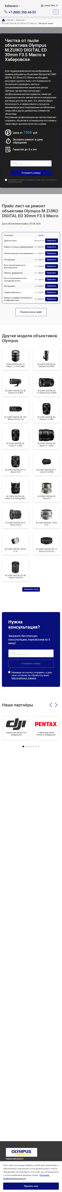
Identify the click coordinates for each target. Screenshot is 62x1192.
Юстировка (9, 286)
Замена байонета (12, 292)
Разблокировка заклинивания (18, 253)
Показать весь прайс (31, 312)
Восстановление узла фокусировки (14, 266)
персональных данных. (32, 182)
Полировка (9, 259)
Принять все (31, 1186)
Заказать (51, 241)
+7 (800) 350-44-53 (22, 12)
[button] (51, 704)
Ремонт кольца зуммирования (18, 247)
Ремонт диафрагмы (13, 273)
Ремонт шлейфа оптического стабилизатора (18, 299)
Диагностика (10, 240)
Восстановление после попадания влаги (15, 279)
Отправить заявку (31, 173)
